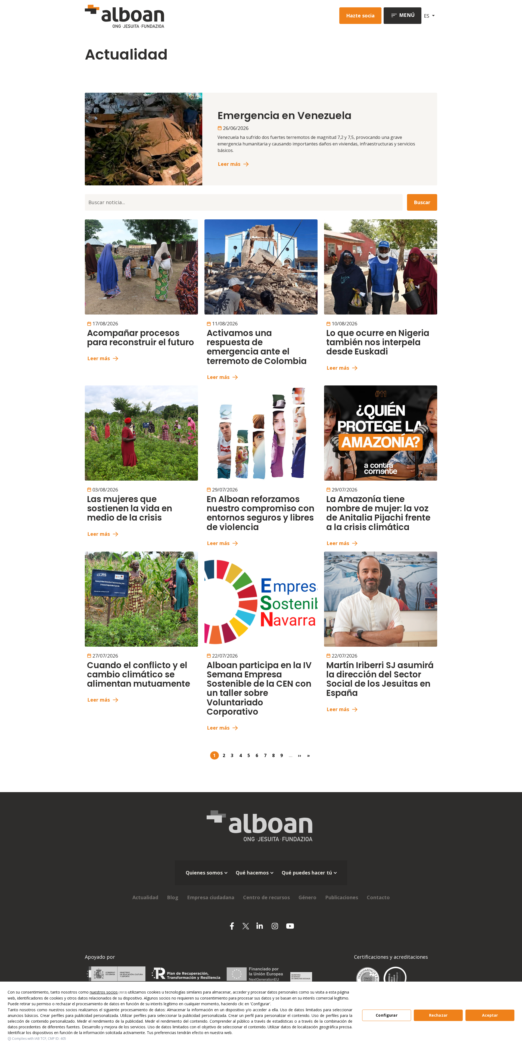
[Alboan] (153, 15)
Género (307, 897)
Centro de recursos (266, 897)
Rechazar (438, 1015)
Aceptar (490, 1015)
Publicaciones (341, 897)
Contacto (378, 897)
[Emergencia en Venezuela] (143, 138)
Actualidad (145, 897)
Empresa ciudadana (210, 897)
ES (427, 16)
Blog (172, 897)
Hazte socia (360, 15)
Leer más (229, 164)
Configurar (386, 1015)
